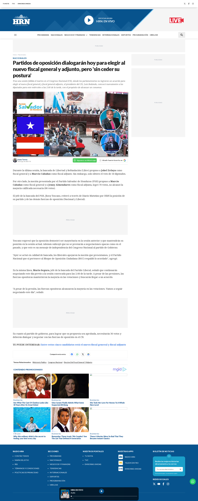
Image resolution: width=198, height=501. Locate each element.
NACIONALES (57, 35)
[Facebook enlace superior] (189, 4)
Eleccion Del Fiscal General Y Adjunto (78, 362)
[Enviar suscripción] (180, 469)
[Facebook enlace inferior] (163, 484)
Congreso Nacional (55, 362)
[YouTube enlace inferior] (158, 484)
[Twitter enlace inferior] (154, 484)
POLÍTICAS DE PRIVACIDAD (26, 472)
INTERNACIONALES (110, 35)
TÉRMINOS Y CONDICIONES (27, 468)
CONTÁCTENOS (22, 456)
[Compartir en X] (83, 354)
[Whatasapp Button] (193, 482)
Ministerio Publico (40, 362)
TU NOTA (6, 3)
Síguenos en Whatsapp (86, 160)
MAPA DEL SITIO (22, 460)
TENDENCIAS (95, 35)
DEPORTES (126, 35)
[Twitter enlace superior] (185, 4)
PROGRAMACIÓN (140, 35)
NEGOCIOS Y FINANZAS (74, 35)
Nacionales (22, 55)
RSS (16, 464)
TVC (13, 3)
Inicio (15, 55)
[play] (101, 491)
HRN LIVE (154, 35)
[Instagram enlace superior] (193, 4)
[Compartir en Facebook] (72, 354)
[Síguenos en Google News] (88, 354)
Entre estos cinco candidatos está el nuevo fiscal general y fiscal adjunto (83, 344)
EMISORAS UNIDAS (24, 3)
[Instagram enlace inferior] (168, 484)
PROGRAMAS (43, 35)
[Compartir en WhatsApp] (77, 354)
